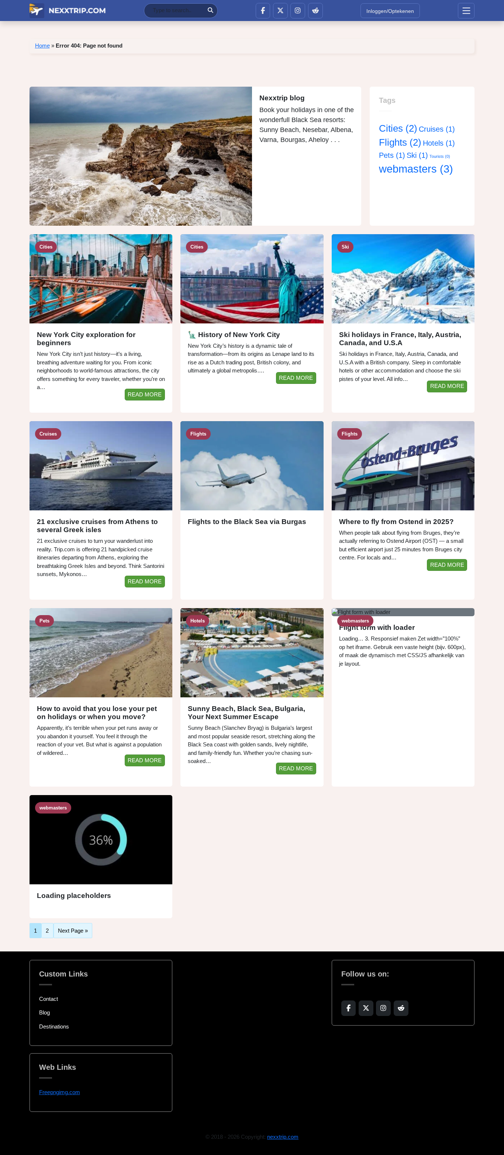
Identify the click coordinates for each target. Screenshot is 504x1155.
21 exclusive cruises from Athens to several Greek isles (97, 526)
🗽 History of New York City (234, 335)
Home (42, 45)
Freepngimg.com (59, 1092)
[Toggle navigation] (466, 10)
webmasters (416, 169)
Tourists (439, 156)
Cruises (437, 129)
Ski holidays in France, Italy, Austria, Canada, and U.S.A (400, 339)
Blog (44, 1012)
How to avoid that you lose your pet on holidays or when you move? (97, 713)
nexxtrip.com (282, 1137)
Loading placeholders (74, 895)
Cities (398, 128)
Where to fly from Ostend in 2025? (396, 522)
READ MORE (145, 394)
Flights (400, 142)
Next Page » (73, 930)
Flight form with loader (377, 627)
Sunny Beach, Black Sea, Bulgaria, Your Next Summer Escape (246, 713)
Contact (48, 999)
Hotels (439, 143)
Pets (392, 155)
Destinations (54, 1026)
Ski (417, 155)
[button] (263, 10)
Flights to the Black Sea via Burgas (247, 522)
